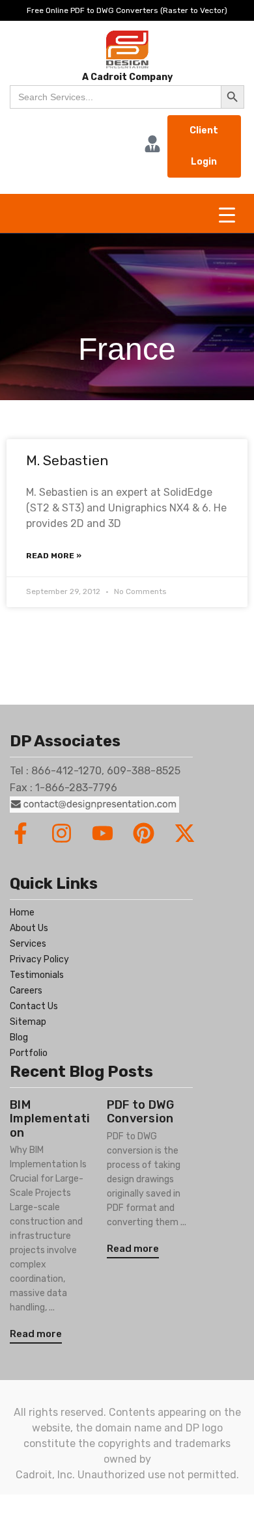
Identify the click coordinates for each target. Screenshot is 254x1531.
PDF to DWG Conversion (141, 1112)
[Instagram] (61, 833)
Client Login (204, 146)
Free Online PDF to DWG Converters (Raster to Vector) (127, 10)
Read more (36, 1334)
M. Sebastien (67, 460)
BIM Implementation (50, 1119)
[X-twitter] (184, 833)
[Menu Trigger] (227, 215)
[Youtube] (102, 833)
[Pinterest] (143, 833)
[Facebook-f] (20, 833)
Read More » (53, 555)
